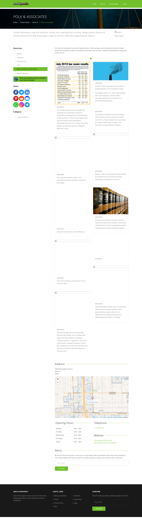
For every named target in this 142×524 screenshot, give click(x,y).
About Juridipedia (60, 496)
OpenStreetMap (118, 417)
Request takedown (22, 73)
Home (94, 4)
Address (19, 54)
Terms (56, 499)
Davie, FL (35, 22)
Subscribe (61, 468)
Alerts (18, 65)
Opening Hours (21, 61)
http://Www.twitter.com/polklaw (105, 443)
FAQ (55, 506)
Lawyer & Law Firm (23, 117)
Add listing (77, 499)
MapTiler (110, 417)
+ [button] (57, 379)
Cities (103, 4)
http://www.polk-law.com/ (103, 440)
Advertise (77, 496)
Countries (114, 4)
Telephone (20, 57)
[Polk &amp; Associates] (92, 398)
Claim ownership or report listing (27, 69)
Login (124, 4)
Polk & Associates (93, 402)
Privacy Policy (58, 503)
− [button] (57, 382)
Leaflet (104, 417)
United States (25, 22)
